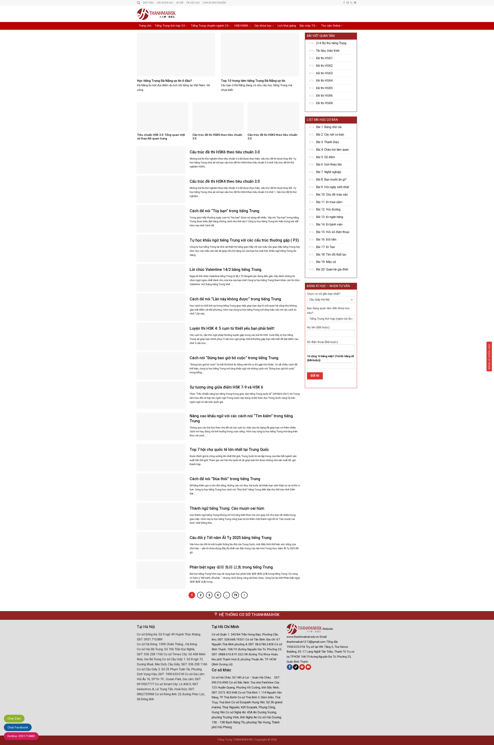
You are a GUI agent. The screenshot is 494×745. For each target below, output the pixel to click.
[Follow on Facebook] (344, 2)
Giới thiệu (148, 2)
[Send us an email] (348, 2)
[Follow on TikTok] (296, 667)
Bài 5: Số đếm (325, 157)
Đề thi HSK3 (324, 73)
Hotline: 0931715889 (21, 736)
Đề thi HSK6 (324, 95)
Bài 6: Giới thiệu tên (329, 164)
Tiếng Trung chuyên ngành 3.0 (209, 25)
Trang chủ (145, 25)
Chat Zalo (14, 718)
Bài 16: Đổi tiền (326, 239)
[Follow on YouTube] (308, 667)
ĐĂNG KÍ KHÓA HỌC (489, 356)
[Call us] (351, 2)
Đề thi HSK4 (324, 80)
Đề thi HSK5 (324, 88)
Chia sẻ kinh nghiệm (214, 2)
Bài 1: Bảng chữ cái (329, 127)
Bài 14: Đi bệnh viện (329, 224)
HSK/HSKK (241, 25)
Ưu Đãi (179, 2)
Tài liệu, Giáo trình (327, 50)
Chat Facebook (18, 727)
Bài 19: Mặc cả (326, 262)
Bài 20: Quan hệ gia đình (332, 269)
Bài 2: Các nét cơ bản (330, 134)
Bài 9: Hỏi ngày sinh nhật (332, 187)
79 (235, 595)
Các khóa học (263, 25)
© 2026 (272, 739)
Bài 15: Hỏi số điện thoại (332, 232)
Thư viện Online (330, 25)
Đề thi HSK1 (324, 58)
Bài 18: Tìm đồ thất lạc (331, 254)
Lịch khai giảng (286, 25)
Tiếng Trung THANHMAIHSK (235, 739)
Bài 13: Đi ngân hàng (329, 217)
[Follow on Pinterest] (355, 2)
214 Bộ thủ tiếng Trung (331, 43)
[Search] (138, 3)
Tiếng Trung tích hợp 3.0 (170, 25)
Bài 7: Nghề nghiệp (328, 172)
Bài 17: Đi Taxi (325, 247)
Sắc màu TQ (307, 25)
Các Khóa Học (165, 2)
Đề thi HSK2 (324, 66)
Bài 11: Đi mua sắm (329, 202)
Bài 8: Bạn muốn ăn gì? (331, 179)
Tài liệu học (193, 2)
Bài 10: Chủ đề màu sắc (332, 194)
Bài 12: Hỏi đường (328, 209)
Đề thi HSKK (324, 103)
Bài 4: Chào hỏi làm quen (332, 149)
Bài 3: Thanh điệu (327, 142)
